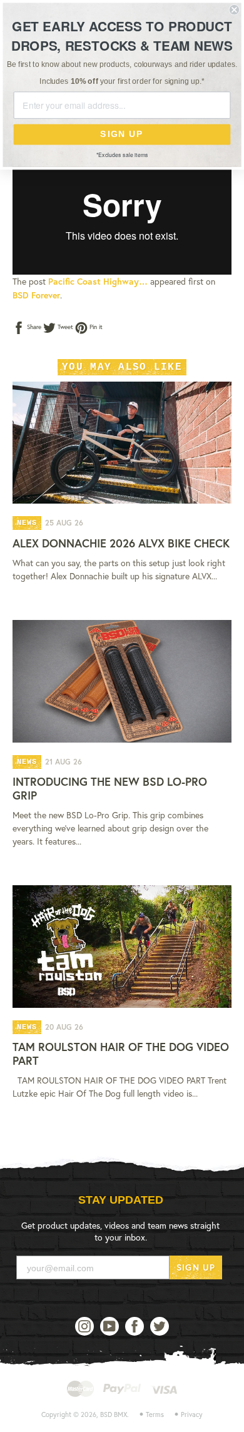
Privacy (192, 1414)
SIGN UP (195, 1267)
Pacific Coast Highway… (98, 281)
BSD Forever (36, 295)
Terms (155, 1414)
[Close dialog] (234, 9)
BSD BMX (113, 1414)
